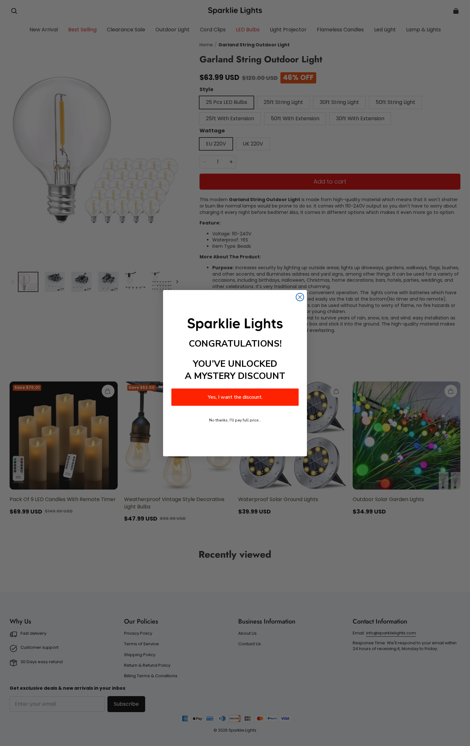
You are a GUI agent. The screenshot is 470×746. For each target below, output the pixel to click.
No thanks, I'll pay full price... (235, 420)
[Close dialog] (300, 297)
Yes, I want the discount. (235, 397)
